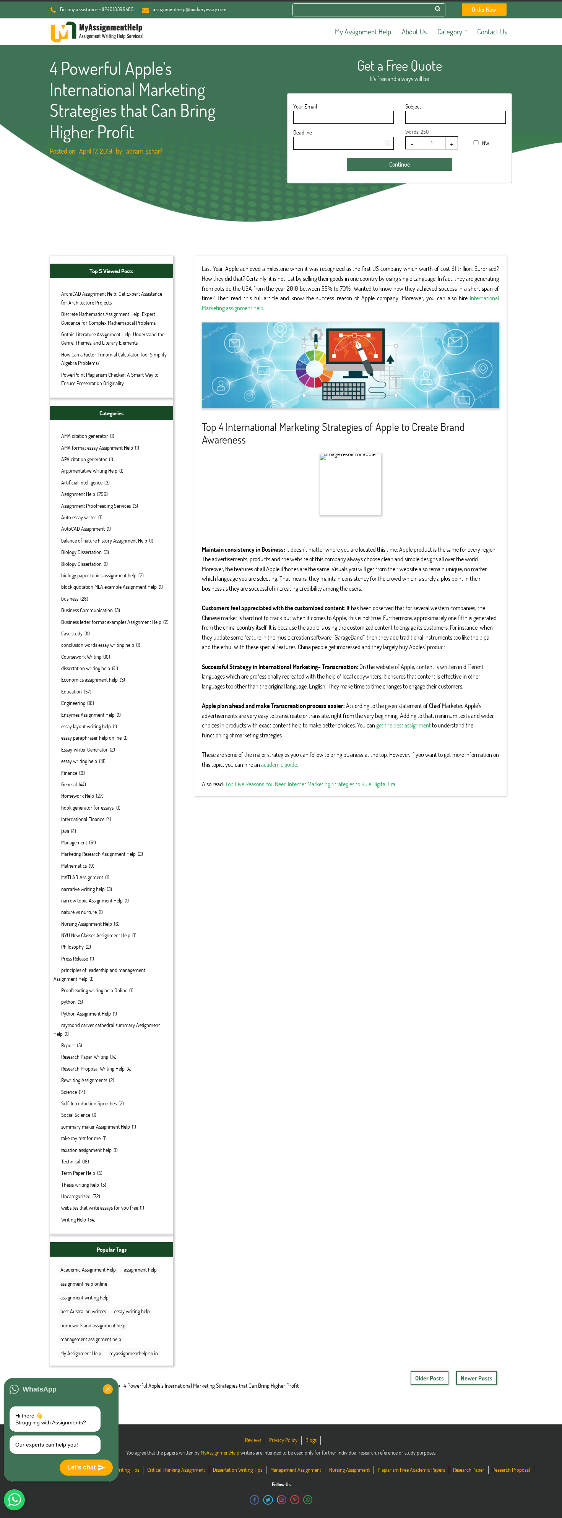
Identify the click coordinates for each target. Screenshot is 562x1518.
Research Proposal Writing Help (93, 1068)
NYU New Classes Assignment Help (95, 935)
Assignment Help (78, 493)
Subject (413, 106)
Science (69, 1091)
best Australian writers (83, 1311)
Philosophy (72, 946)
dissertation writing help (85, 668)
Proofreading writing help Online (94, 990)
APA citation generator (84, 459)
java (65, 830)
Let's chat (81, 1467)
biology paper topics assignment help (98, 575)
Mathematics (74, 865)
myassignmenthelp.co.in (133, 1353)
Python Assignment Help (86, 1013)
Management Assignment (295, 1469)
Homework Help (77, 795)
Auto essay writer (78, 517)
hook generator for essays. (87, 807)
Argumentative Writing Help (89, 470)
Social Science (75, 1114)
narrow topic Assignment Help (92, 900)
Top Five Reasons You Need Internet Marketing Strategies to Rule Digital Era (310, 784)
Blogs (311, 1439)
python (68, 1001)
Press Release (74, 958)
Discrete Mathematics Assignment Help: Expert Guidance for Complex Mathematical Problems (108, 318)
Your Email (305, 106)
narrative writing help (83, 889)
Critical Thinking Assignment (176, 1469)
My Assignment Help (80, 1353)
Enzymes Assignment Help (88, 714)
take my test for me (81, 1138)
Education (71, 691)
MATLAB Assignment (82, 877)
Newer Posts (476, 1378)
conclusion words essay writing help (97, 644)
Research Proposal (511, 1469)
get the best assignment (403, 725)
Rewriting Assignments (84, 1080)
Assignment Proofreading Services (96, 505)
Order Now (484, 9)
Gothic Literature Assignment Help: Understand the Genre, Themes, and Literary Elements (112, 338)
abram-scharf (144, 151)
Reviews (253, 1439)
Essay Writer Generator (84, 749)
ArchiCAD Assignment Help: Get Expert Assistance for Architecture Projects (111, 298)
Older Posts (429, 1378)
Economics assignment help (89, 679)
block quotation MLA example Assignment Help (109, 586)
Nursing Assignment (349, 1469)
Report (68, 1045)
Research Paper (468, 1469)
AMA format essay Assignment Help (97, 447)
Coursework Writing (81, 656)
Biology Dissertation (81, 552)
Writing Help (73, 1219)
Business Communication (87, 610)
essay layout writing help (86, 726)
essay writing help (79, 761)
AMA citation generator (84, 435)
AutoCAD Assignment (83, 528)
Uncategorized (76, 1196)
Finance (69, 772)
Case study (72, 633)
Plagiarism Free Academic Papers (411, 1469)
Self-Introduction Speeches (89, 1103)
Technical (70, 1161)
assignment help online (83, 1283)
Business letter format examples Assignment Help (111, 621)
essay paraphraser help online (91, 737)
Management (74, 842)
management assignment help (90, 1339)
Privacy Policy (283, 1439)
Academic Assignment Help (88, 1269)
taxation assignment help (86, 1149)
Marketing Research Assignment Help (98, 853)
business (69, 598)
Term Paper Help (78, 1172)
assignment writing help (84, 1297)
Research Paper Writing (84, 1056)
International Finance (82, 819)
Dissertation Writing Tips (237, 1469)
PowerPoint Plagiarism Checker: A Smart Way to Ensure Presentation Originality (110, 379)
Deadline (302, 132)
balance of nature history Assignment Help (104, 540)
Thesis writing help (80, 1184)
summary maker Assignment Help (95, 1126)
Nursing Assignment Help (86, 923)
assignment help (140, 1269)
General (69, 784)
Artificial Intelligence (81, 482)
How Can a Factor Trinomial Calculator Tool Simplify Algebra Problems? (114, 358)
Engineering (73, 702)
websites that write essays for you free (99, 1207)
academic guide (279, 764)
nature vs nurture (79, 911)
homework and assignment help (92, 1325)
